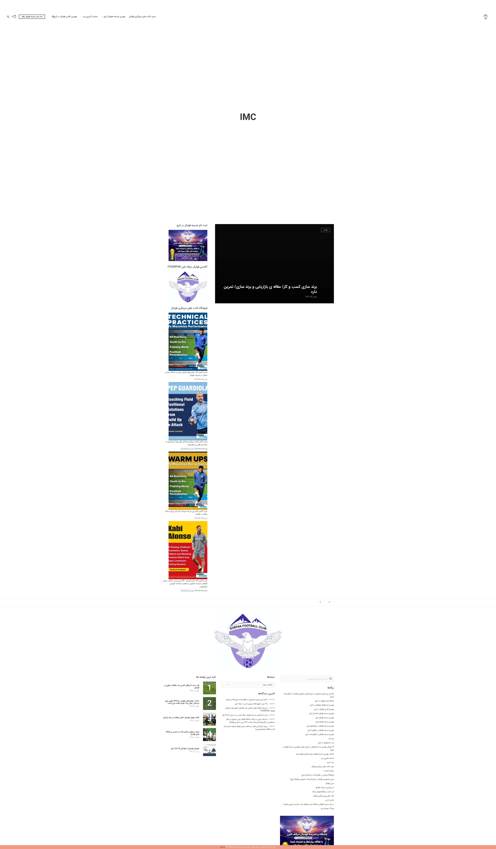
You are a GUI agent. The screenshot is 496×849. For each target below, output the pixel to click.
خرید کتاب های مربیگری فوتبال (142, 16)
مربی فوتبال (330, 783)
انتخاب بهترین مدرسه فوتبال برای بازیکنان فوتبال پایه (315, 754)
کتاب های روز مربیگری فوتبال (323, 795)
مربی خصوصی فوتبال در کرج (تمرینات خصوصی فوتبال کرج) (312, 779)
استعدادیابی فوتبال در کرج (324, 700)
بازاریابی (325, 230)
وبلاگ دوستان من (327, 808)
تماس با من (330, 800)
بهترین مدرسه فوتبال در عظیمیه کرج (321, 730)
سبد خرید (330, 762)
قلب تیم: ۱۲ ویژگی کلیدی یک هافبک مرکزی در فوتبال (181, 686)
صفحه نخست (329, 770)
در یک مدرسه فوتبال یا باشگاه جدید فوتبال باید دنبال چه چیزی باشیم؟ (308, 804)
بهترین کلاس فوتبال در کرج (65, 16)
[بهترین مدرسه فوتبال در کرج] (485, 16)
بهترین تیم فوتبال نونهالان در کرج (322, 705)
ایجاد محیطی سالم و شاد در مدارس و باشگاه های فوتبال (182, 733)
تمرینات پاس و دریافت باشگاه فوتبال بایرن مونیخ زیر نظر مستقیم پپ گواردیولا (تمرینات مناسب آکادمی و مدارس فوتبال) (250, 720)
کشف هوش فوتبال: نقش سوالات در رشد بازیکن (181, 717)
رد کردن (222, 847)
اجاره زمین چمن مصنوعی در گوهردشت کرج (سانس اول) (246, 699)
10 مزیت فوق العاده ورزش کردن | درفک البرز (251, 703)
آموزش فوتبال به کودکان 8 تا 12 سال (185, 748)
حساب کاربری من (90, 16)
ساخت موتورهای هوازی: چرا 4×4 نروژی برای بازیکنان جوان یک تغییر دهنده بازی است (182, 702)
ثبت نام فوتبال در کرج (326, 742)
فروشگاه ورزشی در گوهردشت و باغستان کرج (318, 774)
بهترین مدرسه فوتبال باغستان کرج (321, 713)
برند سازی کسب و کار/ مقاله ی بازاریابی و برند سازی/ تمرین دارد (270, 289)
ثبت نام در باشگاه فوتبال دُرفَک (323, 791)
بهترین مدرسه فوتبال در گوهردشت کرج (320, 734)
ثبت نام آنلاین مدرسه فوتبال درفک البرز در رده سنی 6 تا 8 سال (244, 715)
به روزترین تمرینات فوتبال (325, 787)
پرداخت (331, 738)
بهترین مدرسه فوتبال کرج (114, 16)
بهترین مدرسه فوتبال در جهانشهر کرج (320, 725)
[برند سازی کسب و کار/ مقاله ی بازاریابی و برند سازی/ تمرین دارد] (274, 263)
